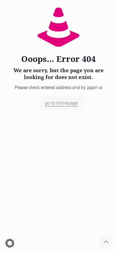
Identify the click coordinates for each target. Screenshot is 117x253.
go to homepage (61, 103)
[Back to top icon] (106, 242)
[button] (10, 243)
